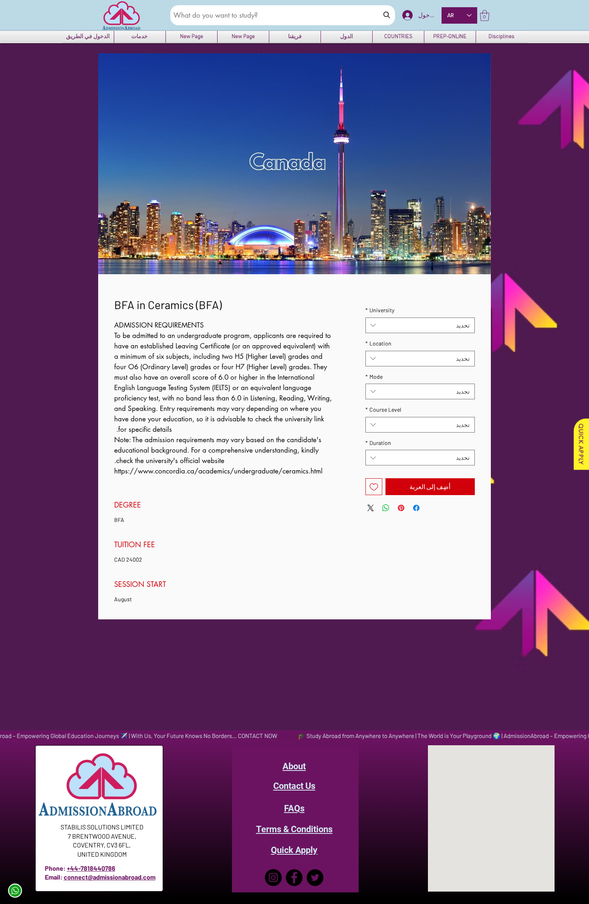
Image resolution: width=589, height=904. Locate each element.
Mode (374, 376)
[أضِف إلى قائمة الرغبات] (373, 486)
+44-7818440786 (91, 868)
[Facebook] (294, 877)
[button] (484, 15)
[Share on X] (370, 508)
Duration (378, 442)
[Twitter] (315, 877)
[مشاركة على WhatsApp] (386, 508)
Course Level (383, 409)
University (379, 310)
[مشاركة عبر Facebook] (416, 508)
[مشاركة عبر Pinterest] (401, 508)
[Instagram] (273, 877)
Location (378, 343)
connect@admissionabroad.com (109, 877)
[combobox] (420, 325)
